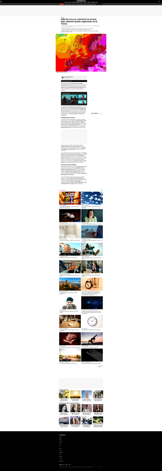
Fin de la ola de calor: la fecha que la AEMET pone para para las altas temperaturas (75, 400)
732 (70, 464)
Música (85, 2)
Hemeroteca (61, 461)
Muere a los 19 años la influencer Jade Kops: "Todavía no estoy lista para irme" (64, 414)
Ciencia (78, 2)
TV (82, 2)
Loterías (60, 458)
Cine (81, 2)
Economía (74, 2)
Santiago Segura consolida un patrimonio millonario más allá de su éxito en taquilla (98, 414)
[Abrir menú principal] (1, 1)
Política (70, 2)
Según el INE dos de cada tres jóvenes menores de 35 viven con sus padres (75, 414)
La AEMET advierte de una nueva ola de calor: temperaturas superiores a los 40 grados (77, 28)
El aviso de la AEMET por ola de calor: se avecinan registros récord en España (76, 29)
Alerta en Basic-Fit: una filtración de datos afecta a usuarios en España (64, 426)
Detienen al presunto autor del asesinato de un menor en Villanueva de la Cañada (98, 426)
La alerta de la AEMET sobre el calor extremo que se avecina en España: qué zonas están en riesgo (98, 400)
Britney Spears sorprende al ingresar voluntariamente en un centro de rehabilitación (75, 426)
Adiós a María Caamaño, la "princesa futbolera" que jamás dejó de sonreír (86, 414)
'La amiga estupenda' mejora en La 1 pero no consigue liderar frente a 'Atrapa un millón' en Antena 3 (78, 4)
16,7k (65, 464)
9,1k (68, 464)
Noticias (66, 2)
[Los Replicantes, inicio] (81, 1)
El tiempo (60, 456)
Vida (97, 2)
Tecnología (93, 2)
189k (62, 464)
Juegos (88, 2)
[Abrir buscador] (159, 1)
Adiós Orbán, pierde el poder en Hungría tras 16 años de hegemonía (87, 426)
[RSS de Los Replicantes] (59, 464)
